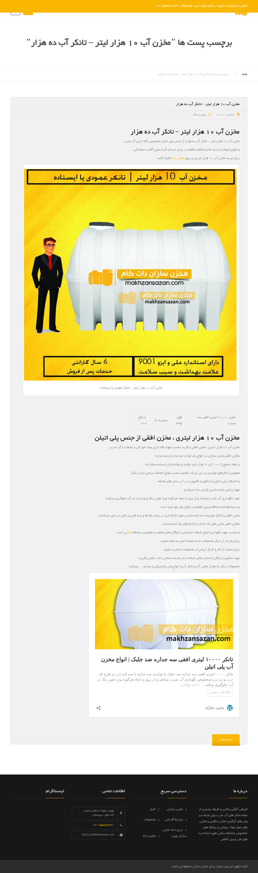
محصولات (150, 820)
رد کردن (149, 6)
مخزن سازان (175, 809)
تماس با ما (177, 158)
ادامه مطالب (226, 739)
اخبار (152, 809)
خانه (244, 74)
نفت (128, 532)
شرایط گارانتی (174, 820)
